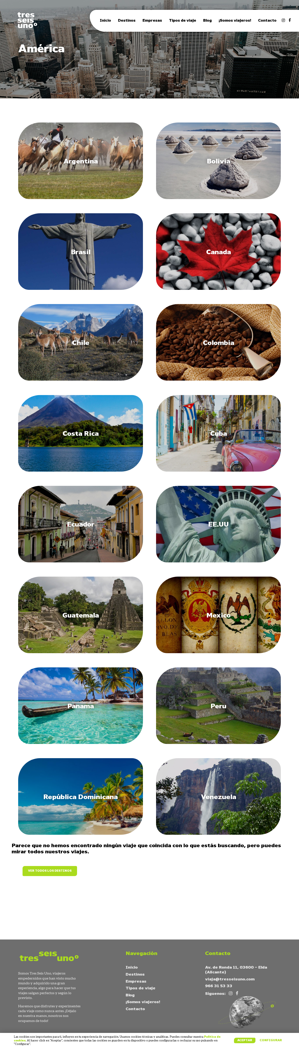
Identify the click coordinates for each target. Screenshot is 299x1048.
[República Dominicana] (80, 833)
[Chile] (80, 379)
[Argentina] (80, 198)
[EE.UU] (218, 561)
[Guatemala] (80, 652)
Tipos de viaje (182, 21)
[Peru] (218, 743)
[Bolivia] (218, 198)
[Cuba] (218, 470)
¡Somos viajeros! (235, 21)
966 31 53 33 (218, 986)
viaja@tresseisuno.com (230, 979)
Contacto (267, 21)
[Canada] (218, 288)
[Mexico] (218, 652)
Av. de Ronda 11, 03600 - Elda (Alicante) (236, 970)
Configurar (271, 1040)
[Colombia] (218, 379)
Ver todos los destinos (50, 871)
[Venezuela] (218, 833)
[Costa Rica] (80, 470)
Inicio (105, 21)
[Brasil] (80, 288)
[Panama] (80, 743)
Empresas (152, 21)
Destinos (126, 21)
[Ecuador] (80, 561)
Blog (207, 21)
